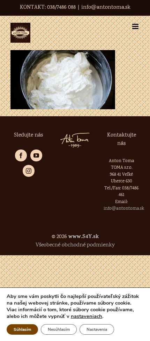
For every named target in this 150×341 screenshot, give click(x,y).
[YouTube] (36, 155)
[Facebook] (21, 155)
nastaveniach (86, 316)
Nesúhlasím (59, 329)
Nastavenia (97, 329)
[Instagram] (29, 171)
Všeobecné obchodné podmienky (75, 245)
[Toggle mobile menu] (136, 26)
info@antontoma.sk (105, 8)
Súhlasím (22, 329)
